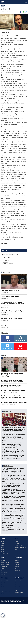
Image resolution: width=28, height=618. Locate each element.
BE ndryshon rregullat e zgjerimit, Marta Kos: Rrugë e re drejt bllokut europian (13, 505)
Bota (16, 538)
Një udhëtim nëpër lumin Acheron (10, 297)
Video (2, 551)
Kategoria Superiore (5, 562)
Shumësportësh (4, 572)
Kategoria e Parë (5, 564)
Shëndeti (17, 566)
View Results (10, 263)
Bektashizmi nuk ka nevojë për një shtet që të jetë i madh (13, 325)
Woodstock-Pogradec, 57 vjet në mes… (12, 319)
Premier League (4, 566)
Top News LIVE (4, 553)
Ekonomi (3, 547)
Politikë (2, 541)
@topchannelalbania (20, 340)
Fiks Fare (3, 587)
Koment (17, 543)
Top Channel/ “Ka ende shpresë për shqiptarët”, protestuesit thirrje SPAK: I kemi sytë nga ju (13, 397)
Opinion (2, 5)
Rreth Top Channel (19, 581)
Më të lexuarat (9, 466)
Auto (16, 549)
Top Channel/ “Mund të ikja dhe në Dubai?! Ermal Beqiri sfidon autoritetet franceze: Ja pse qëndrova (13, 375)
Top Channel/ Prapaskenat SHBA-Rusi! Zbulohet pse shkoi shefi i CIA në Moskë (12, 380)
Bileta (16, 583)
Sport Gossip (4, 574)
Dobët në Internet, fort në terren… (10, 291)
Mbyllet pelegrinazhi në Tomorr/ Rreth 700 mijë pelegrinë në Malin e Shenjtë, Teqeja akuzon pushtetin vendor (13, 510)
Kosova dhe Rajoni (19, 545)
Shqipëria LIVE (4, 585)
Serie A (2, 570)
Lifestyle (17, 562)
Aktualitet (3, 545)
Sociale (2, 549)
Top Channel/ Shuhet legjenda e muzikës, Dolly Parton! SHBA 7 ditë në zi (13, 403)
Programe (4, 578)
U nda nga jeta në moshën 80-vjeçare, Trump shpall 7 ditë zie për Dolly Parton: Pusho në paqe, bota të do (13, 451)
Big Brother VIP (4, 581)
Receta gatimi (18, 570)
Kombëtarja (3, 560)
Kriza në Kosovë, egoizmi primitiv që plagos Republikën (13, 312)
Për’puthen (3, 583)
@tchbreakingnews (7, 348)
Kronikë (2, 543)
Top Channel (7, 340)
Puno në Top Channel (20, 587)
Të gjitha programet (5, 591)
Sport (3, 557)
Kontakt (17, 585)
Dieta (16, 568)
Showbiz (17, 560)
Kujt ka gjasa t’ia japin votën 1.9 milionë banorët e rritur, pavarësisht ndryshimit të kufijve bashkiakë (12, 305)
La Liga (2, 568)
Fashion (17, 564)
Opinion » (6, 272)
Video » (5, 355)
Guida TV (3, 593)
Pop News (18, 557)
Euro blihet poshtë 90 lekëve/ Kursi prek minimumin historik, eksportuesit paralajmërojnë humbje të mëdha (13, 485)
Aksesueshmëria (19, 592)
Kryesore (7, 411)
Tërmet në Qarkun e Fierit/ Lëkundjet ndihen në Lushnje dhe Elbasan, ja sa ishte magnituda (13, 529)
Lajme (3, 538)
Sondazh (5, 250)
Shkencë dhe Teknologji (20, 547)
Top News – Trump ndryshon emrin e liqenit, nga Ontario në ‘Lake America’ (13, 391)
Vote (5, 263)
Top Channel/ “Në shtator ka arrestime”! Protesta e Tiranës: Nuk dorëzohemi (12, 386)
